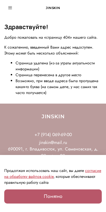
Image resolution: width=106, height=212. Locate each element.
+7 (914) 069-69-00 (53, 134)
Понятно (53, 196)
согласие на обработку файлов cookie (52, 173)
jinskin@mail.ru (53, 142)
